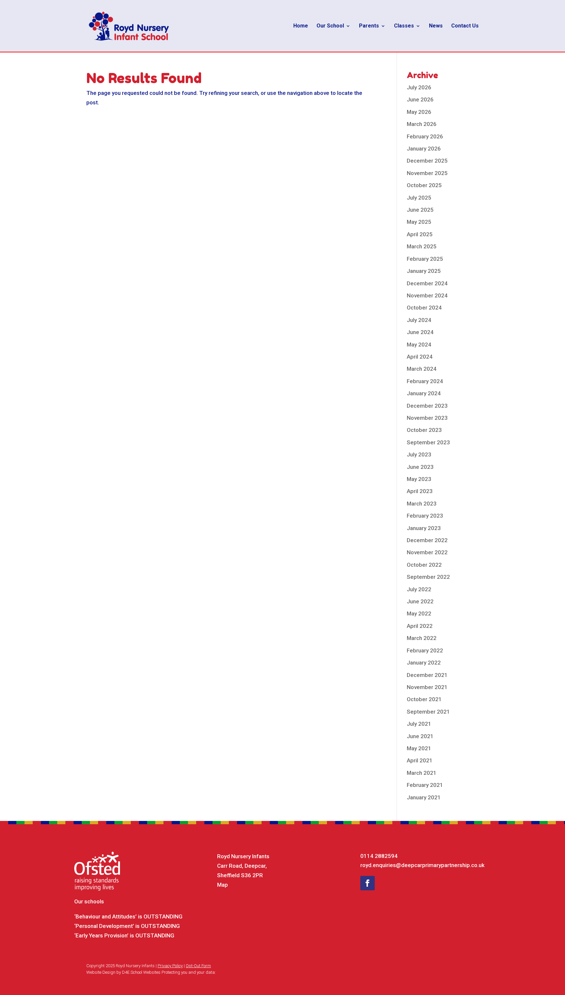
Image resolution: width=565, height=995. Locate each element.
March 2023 (422, 503)
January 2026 (424, 148)
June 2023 (420, 467)
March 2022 (422, 638)
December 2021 (427, 675)
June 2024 (420, 332)
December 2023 (427, 405)
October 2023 (424, 430)
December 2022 (427, 540)
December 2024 (427, 283)
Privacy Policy (170, 965)
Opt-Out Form (198, 965)
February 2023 (425, 515)
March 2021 (422, 773)
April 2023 (420, 491)
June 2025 (420, 209)
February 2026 (425, 136)
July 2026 (419, 87)
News (436, 26)
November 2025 (427, 173)
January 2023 (424, 528)
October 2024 (424, 307)
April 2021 (420, 760)
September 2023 (428, 442)
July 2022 (419, 589)
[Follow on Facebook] (367, 883)
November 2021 (427, 687)
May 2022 (419, 613)
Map (222, 884)
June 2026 (420, 99)
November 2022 (427, 552)
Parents (369, 26)
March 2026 (422, 124)
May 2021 (419, 748)
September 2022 (428, 577)
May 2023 (419, 479)
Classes (404, 26)
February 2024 (425, 381)
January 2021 (424, 797)
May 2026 (419, 112)
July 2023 (419, 454)
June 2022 (420, 601)
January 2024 (424, 393)
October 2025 (424, 185)
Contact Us (465, 26)
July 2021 (419, 723)
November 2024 (427, 295)
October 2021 (424, 699)
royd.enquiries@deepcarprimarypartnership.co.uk (422, 865)
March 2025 (422, 246)
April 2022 (420, 626)
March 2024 (422, 368)
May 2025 (419, 222)
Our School (330, 26)
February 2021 (425, 785)
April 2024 (420, 356)
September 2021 (428, 711)
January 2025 (424, 271)
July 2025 (419, 197)
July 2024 (419, 320)
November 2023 (427, 418)
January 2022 (424, 662)
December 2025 (427, 160)
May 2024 (419, 344)
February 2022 (425, 650)
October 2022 (424, 564)
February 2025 (425, 259)
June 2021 (420, 736)
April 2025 (420, 234)
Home (300, 26)
